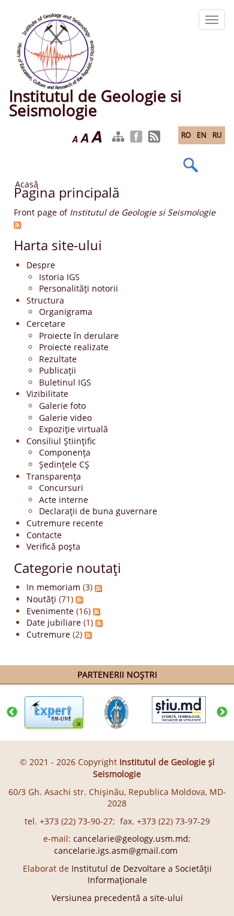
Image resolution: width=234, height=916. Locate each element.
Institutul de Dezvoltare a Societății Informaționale (141, 874)
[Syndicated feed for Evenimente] (96, 611)
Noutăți (41, 599)
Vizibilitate (47, 393)
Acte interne (63, 499)
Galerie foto (62, 405)
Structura (45, 300)
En (201, 135)
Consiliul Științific (61, 441)
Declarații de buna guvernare (98, 511)
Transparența (53, 476)
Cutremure (48, 634)
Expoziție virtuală (73, 429)
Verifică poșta (53, 546)
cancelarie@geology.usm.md (130, 838)
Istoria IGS (59, 277)
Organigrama (65, 311)
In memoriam (53, 587)
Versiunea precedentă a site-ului (117, 897)
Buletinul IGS (65, 382)
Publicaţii (57, 370)
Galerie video (65, 417)
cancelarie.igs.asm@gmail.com (116, 850)
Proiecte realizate (74, 347)
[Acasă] (55, 50)
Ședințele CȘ (64, 464)
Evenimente (50, 611)
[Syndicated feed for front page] (17, 224)
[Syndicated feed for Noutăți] (79, 599)
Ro (186, 135)
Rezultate (58, 359)
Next (222, 712)
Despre (40, 265)
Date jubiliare (53, 622)
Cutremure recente (64, 523)
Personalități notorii (78, 288)
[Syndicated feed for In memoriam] (98, 587)
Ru (217, 135)
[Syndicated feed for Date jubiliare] (99, 622)
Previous (12, 712)
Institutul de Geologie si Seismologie (95, 103)
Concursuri (61, 487)
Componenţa (65, 452)
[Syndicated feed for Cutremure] (88, 634)
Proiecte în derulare (79, 335)
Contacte (44, 535)
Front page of (114, 212)
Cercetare (45, 323)
